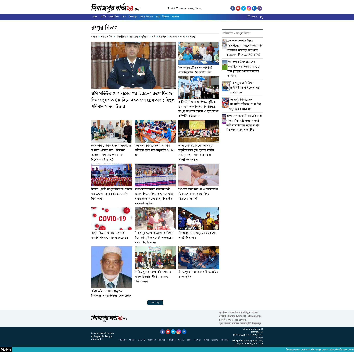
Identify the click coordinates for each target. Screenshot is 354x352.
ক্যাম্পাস (175, 16)
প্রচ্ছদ (95, 16)
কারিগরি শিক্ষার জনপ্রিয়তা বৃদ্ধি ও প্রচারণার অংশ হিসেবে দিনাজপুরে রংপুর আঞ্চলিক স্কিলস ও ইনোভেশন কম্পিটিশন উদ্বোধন (198, 109)
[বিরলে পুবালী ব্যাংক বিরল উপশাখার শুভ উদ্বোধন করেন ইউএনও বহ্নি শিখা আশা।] (111, 175)
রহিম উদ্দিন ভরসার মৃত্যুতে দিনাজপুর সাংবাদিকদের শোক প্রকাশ (111, 293)
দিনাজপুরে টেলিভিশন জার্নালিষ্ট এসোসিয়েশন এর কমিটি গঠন (195, 70)
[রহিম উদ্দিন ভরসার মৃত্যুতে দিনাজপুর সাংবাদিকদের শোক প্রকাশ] (111, 267)
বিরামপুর (197, 339)
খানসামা (173, 36)
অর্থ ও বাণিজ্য (107, 36)
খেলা (123, 16)
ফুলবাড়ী (181, 339)
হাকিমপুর (224, 339)
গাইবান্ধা (191, 36)
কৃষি (158, 16)
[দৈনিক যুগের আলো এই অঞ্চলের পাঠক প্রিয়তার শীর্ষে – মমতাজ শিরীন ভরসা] (155, 257)
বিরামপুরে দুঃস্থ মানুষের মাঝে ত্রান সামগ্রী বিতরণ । (197, 235)
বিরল (189, 339)
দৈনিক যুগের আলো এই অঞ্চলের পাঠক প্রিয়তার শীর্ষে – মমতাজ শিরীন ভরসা (153, 277)
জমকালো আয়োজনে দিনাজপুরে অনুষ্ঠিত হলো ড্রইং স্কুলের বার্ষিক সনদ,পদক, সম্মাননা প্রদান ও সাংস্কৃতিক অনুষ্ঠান (196, 152)
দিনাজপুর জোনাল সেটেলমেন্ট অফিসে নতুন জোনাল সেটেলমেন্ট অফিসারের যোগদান (313, 349)
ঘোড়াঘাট (141, 339)
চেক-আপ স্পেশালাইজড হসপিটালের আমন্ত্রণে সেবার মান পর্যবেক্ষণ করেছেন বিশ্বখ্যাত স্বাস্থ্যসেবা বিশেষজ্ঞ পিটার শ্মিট (111, 152)
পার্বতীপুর (171, 339)
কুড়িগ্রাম (144, 36)
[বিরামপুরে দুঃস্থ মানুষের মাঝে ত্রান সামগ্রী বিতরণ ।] (198, 218)
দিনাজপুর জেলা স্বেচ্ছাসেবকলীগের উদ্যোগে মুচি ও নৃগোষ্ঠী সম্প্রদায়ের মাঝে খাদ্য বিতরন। (154, 238)
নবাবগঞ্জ (162, 339)
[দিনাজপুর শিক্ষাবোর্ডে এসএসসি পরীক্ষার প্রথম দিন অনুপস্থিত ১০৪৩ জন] (155, 131)
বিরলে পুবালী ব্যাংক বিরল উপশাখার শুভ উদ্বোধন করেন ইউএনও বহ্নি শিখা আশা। (111, 194)
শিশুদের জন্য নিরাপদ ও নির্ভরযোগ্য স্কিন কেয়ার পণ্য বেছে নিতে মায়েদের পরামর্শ (198, 194)
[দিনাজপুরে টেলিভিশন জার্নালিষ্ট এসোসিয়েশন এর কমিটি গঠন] (198, 53)
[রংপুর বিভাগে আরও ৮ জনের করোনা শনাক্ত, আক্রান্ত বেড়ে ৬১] (111, 218)
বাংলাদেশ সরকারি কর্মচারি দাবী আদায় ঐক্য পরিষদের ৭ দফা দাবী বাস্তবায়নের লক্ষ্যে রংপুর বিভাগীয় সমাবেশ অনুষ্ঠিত (154, 196)
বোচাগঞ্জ (215, 339)
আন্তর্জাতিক (114, 16)
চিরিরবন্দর (152, 339)
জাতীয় (103, 16)
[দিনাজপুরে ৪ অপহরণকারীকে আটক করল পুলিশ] (198, 257)
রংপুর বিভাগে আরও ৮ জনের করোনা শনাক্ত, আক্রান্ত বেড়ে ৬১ (109, 235)
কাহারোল (134, 36)
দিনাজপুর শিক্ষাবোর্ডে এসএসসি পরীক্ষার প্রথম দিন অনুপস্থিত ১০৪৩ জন (154, 150)
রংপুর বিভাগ (145, 16)
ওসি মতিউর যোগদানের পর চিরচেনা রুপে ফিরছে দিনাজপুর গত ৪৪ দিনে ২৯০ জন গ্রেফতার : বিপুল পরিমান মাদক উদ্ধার (133, 100)
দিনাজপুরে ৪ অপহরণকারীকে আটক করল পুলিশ (198, 274)
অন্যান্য (94, 36)
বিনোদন (165, 16)
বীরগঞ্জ (206, 339)
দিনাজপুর (133, 16)
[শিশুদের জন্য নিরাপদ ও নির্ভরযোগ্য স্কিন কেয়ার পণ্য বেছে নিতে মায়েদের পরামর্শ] (198, 175)
